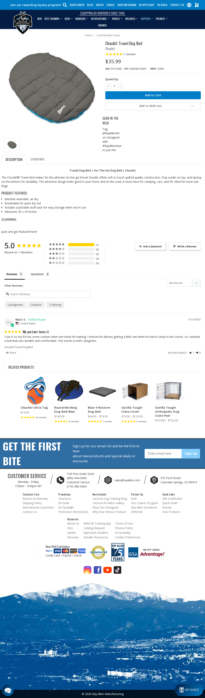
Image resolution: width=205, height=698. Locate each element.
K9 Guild (162, 5)
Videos (100, 5)
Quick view (35, 387)
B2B (134, 498)
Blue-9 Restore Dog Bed (99, 409)
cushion (36, 305)
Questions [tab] (37, 274)
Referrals (137, 512)
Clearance (64, 498)
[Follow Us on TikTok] (118, 571)
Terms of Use (124, 523)
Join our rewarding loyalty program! (35, 5)
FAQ (70, 528)
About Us (73, 523)
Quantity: (112, 79)
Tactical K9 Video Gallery (108, 503)
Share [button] (12, 352)
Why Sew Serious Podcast (109, 512)
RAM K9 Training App (97, 523)
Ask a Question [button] (152, 246)
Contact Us (177, 5)
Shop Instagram (126, 5)
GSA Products (171, 512)
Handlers (80, 19)
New (39, 19)
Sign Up (191, 453)
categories (15, 305)
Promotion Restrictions (73, 512)
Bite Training (52, 19)
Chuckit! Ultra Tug (34, 407)
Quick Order (77, 5)
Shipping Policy (32, 503)
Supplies (145, 19)
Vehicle (116, 19)
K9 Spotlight (147, 5)
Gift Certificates (172, 498)
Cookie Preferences (128, 537)
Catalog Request (94, 528)
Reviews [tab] (11, 274)
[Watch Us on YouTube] (107, 571)
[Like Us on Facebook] (97, 571)
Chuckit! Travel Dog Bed (18, 347)
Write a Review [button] (186, 246)
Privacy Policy (124, 528)
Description (14, 159)
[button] (191, 352)
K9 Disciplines (99, 19)
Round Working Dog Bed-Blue (65, 409)
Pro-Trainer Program (144, 503)
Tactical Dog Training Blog (109, 498)
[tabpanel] (35, 399)
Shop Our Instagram (105, 507)
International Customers (38, 507)
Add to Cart (35, 394)
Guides (111, 5)
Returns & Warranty (35, 498)
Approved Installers (95, 533)
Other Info (37, 159)
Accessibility (123, 533)
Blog (90, 5)
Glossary (72, 537)
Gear (67, 19)
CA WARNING (8, 219)
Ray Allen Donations (144, 507)
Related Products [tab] (21, 367)
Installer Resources (95, 537)
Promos (160, 19)
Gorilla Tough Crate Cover (132, 409)
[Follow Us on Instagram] (87, 571)
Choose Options (102, 394)
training (55, 305)
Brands (102, 25)
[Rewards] (189, 690)
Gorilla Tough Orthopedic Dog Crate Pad (167, 411)
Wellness (130, 19)
